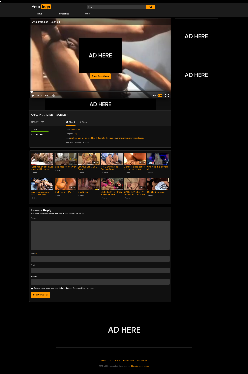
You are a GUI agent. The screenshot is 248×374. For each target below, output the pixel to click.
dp (107, 138)
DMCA (117, 361)
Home (39, 14)
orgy (118, 138)
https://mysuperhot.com (140, 366)
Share (85, 122)
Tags (87, 14)
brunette (101, 138)
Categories (64, 14)
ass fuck (77, 138)
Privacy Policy (128, 361)
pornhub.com (126, 138)
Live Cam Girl (75, 129)
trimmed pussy (138, 138)
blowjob (94, 138)
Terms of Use (142, 361)
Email (33, 265)
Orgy (75, 134)
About (71, 122)
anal (72, 138)
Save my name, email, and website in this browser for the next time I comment (64, 288)
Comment (35, 218)
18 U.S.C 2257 (106, 361)
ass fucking (86, 138)
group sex (112, 138)
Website (34, 277)
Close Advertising (100, 76)
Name (34, 254)
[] (150, 7)
